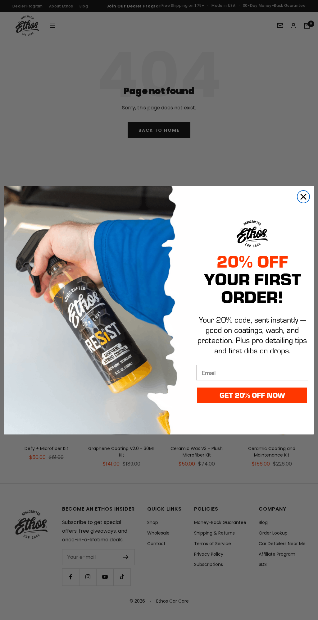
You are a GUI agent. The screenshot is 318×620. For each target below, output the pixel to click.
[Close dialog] (303, 197)
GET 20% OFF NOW (252, 395)
